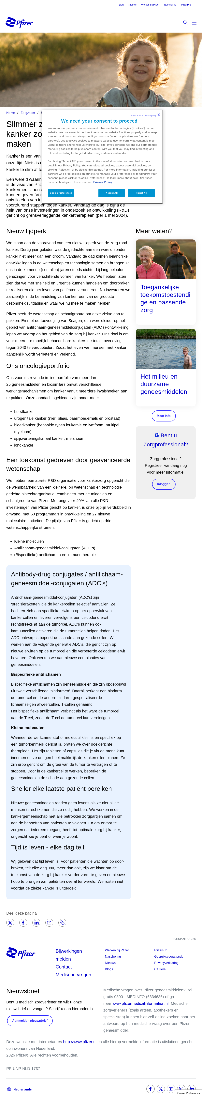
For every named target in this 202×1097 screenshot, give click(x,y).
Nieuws (132, 4)
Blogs (109, 969)
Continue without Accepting (145, 115)
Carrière (160, 969)
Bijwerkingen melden (69, 955)
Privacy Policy (102, 182)
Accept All (112, 193)
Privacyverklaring (166, 963)
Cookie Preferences (188, 1093)
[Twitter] (10, 923)
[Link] (62, 923)
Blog (121, 4)
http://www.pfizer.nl (79, 1042)
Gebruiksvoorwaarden (169, 956)
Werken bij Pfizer (150, 4)
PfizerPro (186, 4)
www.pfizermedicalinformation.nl (140, 1003)
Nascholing (170, 4)
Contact (64, 966)
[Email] (49, 923)
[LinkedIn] (36, 923)
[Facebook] (23, 923)
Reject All (141, 193)
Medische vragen (73, 974)
